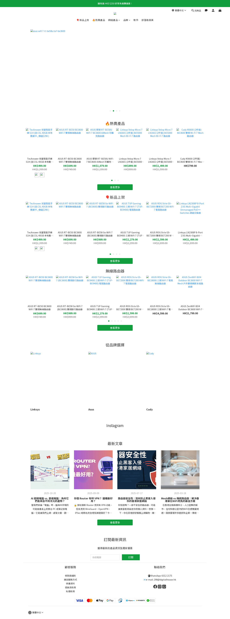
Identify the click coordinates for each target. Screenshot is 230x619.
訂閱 (130, 557)
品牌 (125, 20)
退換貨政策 (70, 587)
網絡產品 (113, 20)
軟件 (135, 20)
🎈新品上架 (82, 20)
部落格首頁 (147, 20)
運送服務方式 (70, 579)
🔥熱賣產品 (98, 20)
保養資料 (70, 583)
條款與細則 (70, 575)
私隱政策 (70, 591)
